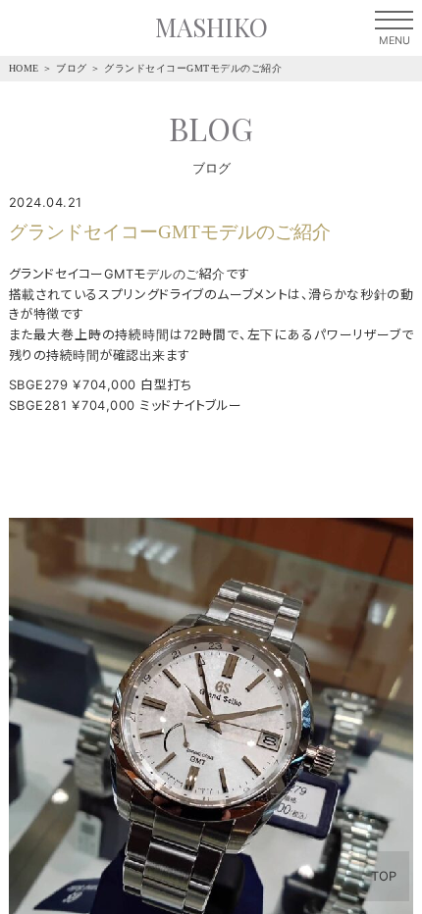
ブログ (71, 68)
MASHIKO (211, 26)
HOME (24, 68)
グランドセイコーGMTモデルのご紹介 (193, 68)
